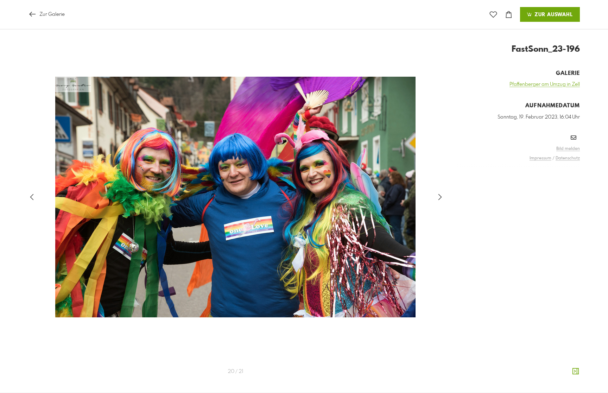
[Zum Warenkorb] (509, 14)
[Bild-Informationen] (575, 372)
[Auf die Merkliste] (493, 14)
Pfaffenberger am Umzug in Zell (544, 84)
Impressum (540, 158)
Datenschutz (568, 158)
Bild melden (568, 149)
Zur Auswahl (553, 14)
